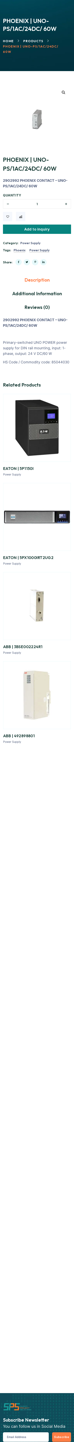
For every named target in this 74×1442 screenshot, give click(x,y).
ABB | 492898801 (19, 735)
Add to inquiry (37, 229)
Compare (20, 216)
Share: (7, 262)
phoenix (19, 250)
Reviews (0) (37, 307)
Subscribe (61, 1437)
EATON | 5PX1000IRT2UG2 (28, 557)
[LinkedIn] (43, 262)
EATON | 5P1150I (18, 468)
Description (37, 280)
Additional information (37, 293)
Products (33, 41)
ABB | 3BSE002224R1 (23, 646)
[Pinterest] (35, 262)
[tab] (37, 280)
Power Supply (30, 243)
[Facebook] (18, 262)
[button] (63, 92)
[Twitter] (27, 262)
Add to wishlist (7, 216)
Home (8, 41)
